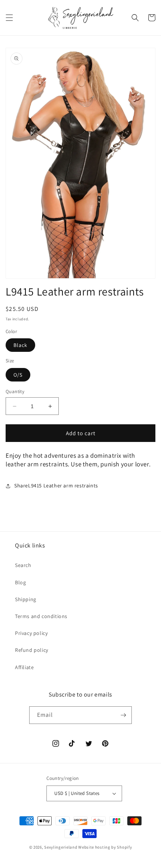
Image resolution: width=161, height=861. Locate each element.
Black (20, 345)
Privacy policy (31, 633)
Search (23, 565)
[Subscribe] (123, 715)
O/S (17, 374)
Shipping (25, 599)
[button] (9, 17)
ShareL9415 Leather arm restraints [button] (56, 485)
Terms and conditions (41, 616)
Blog (20, 582)
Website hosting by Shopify (105, 847)
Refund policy (31, 650)
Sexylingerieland (60, 847)
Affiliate (24, 667)
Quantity (15, 391)
